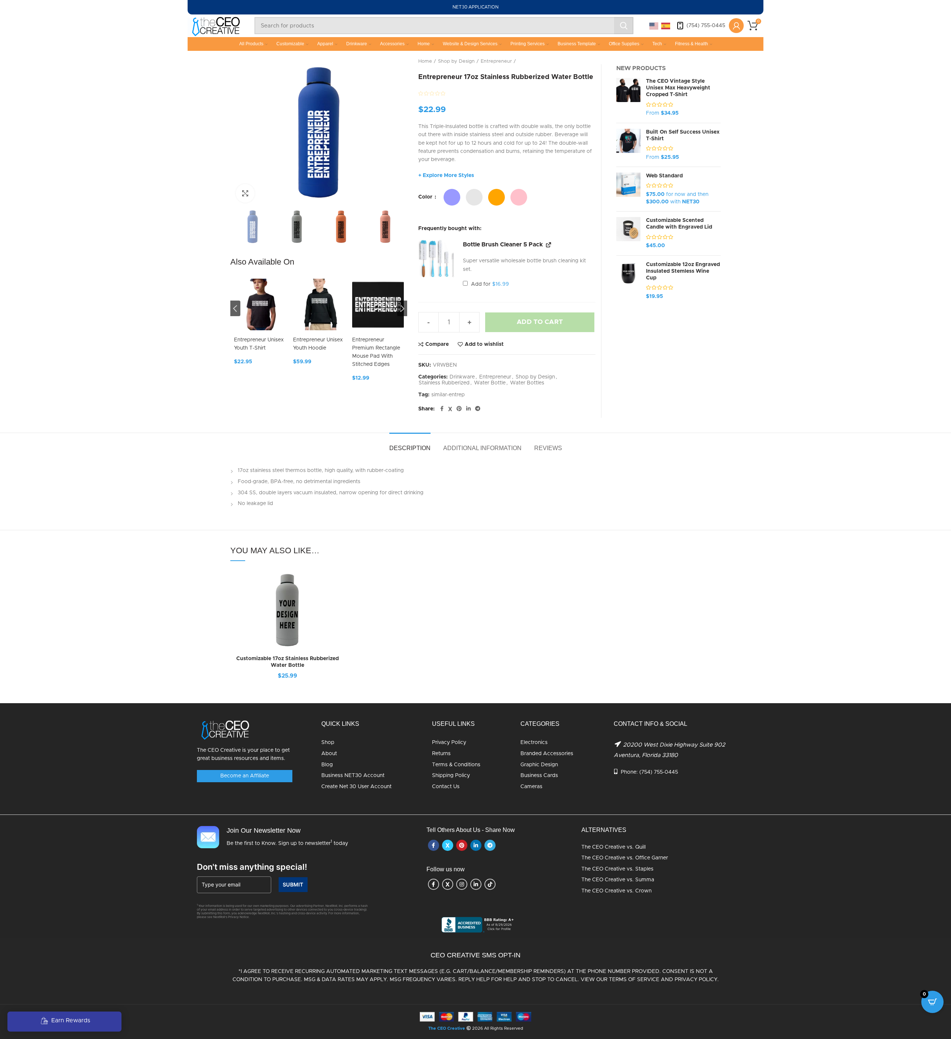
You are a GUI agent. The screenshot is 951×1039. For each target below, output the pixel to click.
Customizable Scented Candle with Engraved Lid (679, 224)
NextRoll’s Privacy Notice (231, 917)
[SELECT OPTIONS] (339, 597)
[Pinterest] (459, 409)
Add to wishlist (484, 344)
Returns (441, 753)
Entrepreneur (496, 61)
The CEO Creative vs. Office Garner (624, 858)
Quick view (339, 614)
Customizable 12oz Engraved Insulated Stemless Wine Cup (683, 271)
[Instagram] (461, 884)
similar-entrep (448, 394)
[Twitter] (450, 409)
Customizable (290, 43)
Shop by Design (456, 61)
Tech (657, 43)
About (329, 753)
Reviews (548, 448)
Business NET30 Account (352, 775)
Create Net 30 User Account (356, 786)
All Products (251, 43)
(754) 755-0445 (706, 25)
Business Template (577, 43)
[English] (654, 26)
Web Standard (664, 175)
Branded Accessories (546, 753)
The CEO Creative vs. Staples (617, 869)
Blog (327, 764)
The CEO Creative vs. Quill (613, 847)
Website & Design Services (470, 43)
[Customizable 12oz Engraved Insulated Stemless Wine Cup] (628, 281)
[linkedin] (468, 409)
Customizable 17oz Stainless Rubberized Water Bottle (287, 662)
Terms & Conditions (456, 764)
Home (424, 43)
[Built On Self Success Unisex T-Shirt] (628, 145)
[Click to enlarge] (245, 193)
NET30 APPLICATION (475, 7)
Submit (293, 884)
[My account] (736, 25)
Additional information (482, 448)
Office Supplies (624, 43)
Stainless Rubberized (444, 383)
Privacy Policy (449, 742)
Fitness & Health (691, 43)
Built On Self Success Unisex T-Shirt (683, 135)
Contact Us (446, 786)
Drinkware (356, 43)
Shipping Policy (451, 775)
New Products (641, 68)
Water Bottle (490, 383)
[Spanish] (666, 26)
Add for (489, 284)
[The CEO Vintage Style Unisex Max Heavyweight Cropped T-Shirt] (628, 97)
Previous (235, 308)
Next (402, 308)
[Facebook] (442, 409)
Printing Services (527, 43)
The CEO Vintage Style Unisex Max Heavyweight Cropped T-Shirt (678, 88)
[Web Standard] (628, 189)
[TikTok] (490, 884)
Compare (437, 344)
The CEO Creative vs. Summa (617, 879)
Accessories (392, 43)
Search (623, 25)
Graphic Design (539, 764)
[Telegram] (478, 409)
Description (410, 448)
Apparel (325, 43)
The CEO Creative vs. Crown (616, 891)
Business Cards (539, 775)
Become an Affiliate (244, 776)
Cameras (531, 786)
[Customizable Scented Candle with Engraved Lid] (628, 233)
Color (426, 197)
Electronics (534, 742)
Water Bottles (527, 383)
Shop (327, 742)
